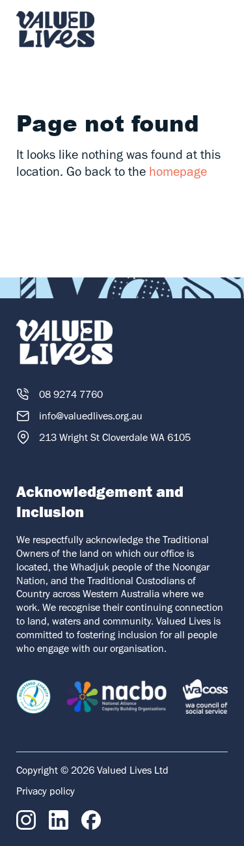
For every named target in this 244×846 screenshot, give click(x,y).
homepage (178, 171)
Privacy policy (45, 791)
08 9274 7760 (71, 394)
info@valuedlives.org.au (90, 416)
